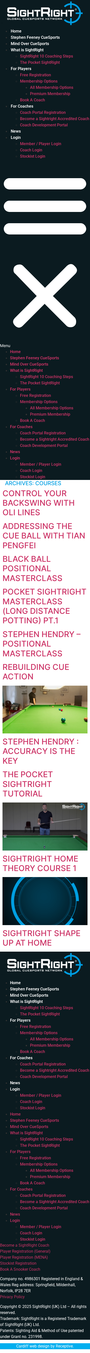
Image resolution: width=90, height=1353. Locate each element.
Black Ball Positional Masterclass (32, 568)
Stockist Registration (18, 1263)
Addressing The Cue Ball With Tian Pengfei (43, 535)
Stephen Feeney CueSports (35, 37)
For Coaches (22, 106)
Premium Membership (50, 93)
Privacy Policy (12, 1296)
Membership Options (39, 81)
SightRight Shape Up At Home (41, 938)
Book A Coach (32, 100)
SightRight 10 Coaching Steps (46, 56)
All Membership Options (51, 87)
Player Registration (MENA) (24, 1257)
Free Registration (35, 75)
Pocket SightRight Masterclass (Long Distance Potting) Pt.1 (44, 606)
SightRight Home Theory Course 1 (40, 863)
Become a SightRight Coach (24, 1245)
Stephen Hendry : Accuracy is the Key (40, 751)
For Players (21, 68)
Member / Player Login (40, 143)
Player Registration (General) (25, 1251)
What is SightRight (27, 50)
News (16, 131)
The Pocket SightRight (40, 62)
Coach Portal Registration (43, 112)
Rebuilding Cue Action (35, 671)
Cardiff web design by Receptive (44, 1346)
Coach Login (31, 150)
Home (16, 31)
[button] (45, 254)
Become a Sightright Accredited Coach (54, 118)
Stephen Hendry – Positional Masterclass (41, 643)
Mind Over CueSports (30, 43)
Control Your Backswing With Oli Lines (38, 502)
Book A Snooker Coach (20, 1269)
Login (16, 137)
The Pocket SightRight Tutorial (27, 783)
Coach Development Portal (44, 125)
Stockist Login (32, 156)
